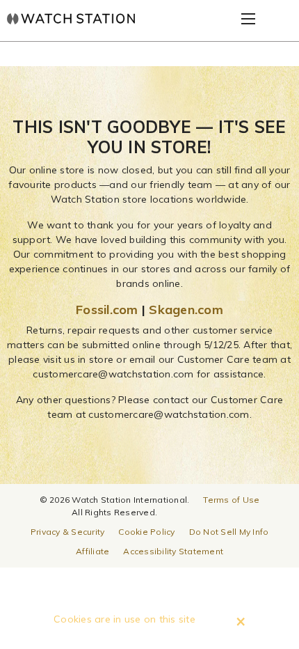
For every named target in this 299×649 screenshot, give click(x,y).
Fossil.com (107, 310)
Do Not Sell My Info (229, 531)
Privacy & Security (68, 531)
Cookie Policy (146, 531)
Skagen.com (186, 310)
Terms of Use (231, 499)
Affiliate (92, 551)
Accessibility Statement (173, 551)
